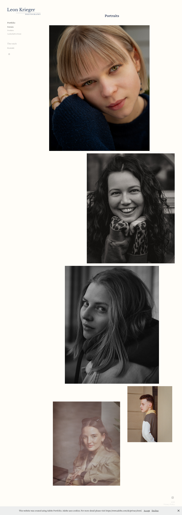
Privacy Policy (169, 504)
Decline (155, 510)
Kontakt (10, 48)
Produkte (10, 30)
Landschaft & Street (14, 34)
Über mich (12, 43)
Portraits (10, 27)
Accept (147, 510)
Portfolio (11, 22)
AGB (173, 502)
